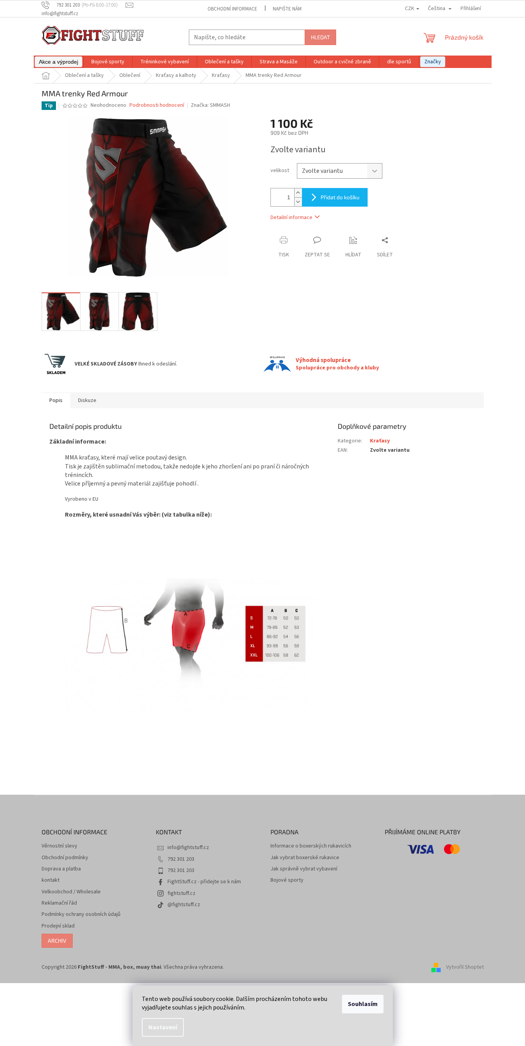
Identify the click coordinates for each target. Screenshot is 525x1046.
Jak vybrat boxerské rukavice (304, 858)
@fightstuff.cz (183, 905)
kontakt (50, 880)
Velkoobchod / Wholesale (71, 892)
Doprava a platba (61, 869)
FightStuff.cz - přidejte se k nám (204, 882)
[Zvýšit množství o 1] (298, 192)
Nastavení (162, 1027)
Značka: (210, 105)
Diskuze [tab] (87, 400)
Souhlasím (363, 1004)
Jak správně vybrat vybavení (303, 869)
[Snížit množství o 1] (298, 201)
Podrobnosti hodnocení (156, 105)
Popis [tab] (56, 400)
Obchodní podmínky (65, 858)
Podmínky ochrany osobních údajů (81, 914)
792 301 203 (180, 859)
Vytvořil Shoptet (465, 967)
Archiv (57, 940)
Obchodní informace (232, 8)
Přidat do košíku (340, 197)
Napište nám (287, 8)
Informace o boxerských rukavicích (310, 846)
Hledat (320, 37)
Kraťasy (380, 441)
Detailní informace (291, 217)
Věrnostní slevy (59, 846)
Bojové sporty (286, 880)
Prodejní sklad (58, 926)
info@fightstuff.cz (188, 847)
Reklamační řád (59, 903)
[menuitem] (58, 61)
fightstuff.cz (181, 893)
